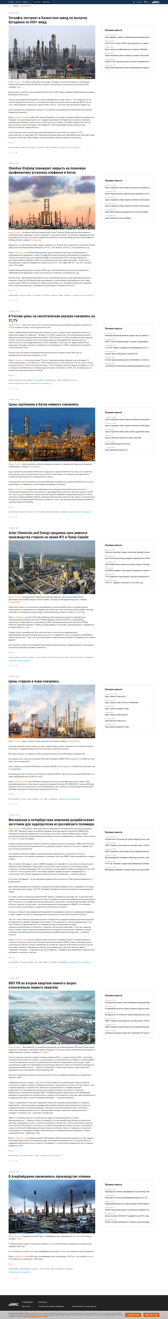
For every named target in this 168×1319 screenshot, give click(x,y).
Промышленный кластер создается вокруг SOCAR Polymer (127, 1204)
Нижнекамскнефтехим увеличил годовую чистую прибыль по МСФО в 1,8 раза (128, 335)
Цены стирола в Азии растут (115, 696)
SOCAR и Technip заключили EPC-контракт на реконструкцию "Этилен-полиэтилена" (128, 1222)
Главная (11, 2)
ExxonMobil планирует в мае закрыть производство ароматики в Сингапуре (128, 570)
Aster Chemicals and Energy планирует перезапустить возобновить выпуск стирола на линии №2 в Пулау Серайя (128, 558)
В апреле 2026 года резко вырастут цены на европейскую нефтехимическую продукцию (128, 61)
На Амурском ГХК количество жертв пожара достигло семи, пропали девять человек (128, 839)
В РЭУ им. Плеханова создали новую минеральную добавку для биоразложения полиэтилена (128, 864)
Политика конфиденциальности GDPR (35, 1316)
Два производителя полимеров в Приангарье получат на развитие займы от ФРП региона (128, 857)
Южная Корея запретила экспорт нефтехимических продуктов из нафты (128, 68)
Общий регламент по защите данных (84, 1306)
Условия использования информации (51, 1306)
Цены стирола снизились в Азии (117, 709)
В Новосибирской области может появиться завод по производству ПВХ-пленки (128, 1009)
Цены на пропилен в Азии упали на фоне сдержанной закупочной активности (128, 432)
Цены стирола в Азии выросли (116, 715)
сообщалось (19, 117)
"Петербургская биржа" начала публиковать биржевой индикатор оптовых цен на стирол (128, 1002)
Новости (18, 2)
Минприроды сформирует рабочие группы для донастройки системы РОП (128, 870)
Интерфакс (44, 1052)
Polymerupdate (35, 240)
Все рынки (37, 2)
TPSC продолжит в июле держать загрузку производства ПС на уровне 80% (128, 576)
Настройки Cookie (133, 1315)
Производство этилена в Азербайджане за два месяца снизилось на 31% (128, 1192)
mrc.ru (11, 143)
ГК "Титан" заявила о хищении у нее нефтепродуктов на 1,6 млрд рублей (128, 348)
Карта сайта (26, 1306)
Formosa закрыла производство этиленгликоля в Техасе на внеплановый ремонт (128, 360)
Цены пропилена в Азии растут (116, 450)
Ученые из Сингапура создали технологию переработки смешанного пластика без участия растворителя (128, 552)
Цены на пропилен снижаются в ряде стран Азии (123, 438)
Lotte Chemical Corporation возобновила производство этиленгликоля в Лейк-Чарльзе (128, 366)
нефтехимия (46, 2)
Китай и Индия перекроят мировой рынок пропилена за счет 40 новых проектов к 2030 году (128, 194)
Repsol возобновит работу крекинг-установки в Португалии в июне (128, 55)
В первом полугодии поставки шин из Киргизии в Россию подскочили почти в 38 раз (128, 1033)
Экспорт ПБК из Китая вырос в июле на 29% (121, 354)
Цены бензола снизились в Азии (117, 727)
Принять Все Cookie (151, 1315)
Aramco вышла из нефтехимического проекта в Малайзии (126, 49)
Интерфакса (14, 839)
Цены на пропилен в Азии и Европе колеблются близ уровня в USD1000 (128, 200)
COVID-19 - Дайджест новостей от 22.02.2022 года (124, 583)
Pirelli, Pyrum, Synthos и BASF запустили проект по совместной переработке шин (128, 43)
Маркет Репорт (15, 82)
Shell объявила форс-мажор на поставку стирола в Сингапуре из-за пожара (128, 564)
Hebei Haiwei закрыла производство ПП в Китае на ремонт (127, 212)
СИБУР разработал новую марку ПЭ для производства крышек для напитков (128, 851)
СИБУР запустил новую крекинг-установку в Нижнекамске (127, 342)
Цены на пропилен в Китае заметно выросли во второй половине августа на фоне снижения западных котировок (128, 188)
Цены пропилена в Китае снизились (118, 218)
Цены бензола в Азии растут (115, 721)
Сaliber (19, 1239)
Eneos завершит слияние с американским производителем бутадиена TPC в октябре (128, 37)
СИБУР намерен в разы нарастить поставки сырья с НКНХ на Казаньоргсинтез (128, 845)
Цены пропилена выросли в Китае (117, 444)
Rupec (19, 87)
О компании (27, 1302)
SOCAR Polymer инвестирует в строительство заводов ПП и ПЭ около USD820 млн (128, 1210)
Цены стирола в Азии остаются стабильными (122, 702)
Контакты (42, 1302)
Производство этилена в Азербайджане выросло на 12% (126, 1198)
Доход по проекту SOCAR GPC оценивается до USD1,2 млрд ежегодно (128, 1216)
